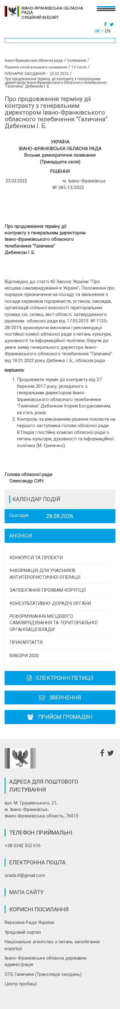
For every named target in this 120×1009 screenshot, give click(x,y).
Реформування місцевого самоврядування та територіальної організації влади (54, 623)
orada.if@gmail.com (25, 875)
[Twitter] (112, 24)
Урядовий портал (23, 932)
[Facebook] (106, 24)
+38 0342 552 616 (23, 845)
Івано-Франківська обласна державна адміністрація (45, 961)
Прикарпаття (26, 642)
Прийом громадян (65, 717)
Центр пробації (21, 984)
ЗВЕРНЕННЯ (65, 697)
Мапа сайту (26, 892)
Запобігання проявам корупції (48, 590)
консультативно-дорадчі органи (50, 603)
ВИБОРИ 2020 (24, 655)
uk (97, 31)
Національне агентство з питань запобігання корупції (52, 945)
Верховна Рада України (29, 922)
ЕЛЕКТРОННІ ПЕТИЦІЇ (64, 678)
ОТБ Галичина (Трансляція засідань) (43, 974)
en (107, 31)
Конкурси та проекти (36, 557)
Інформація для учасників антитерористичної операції (45, 574)
